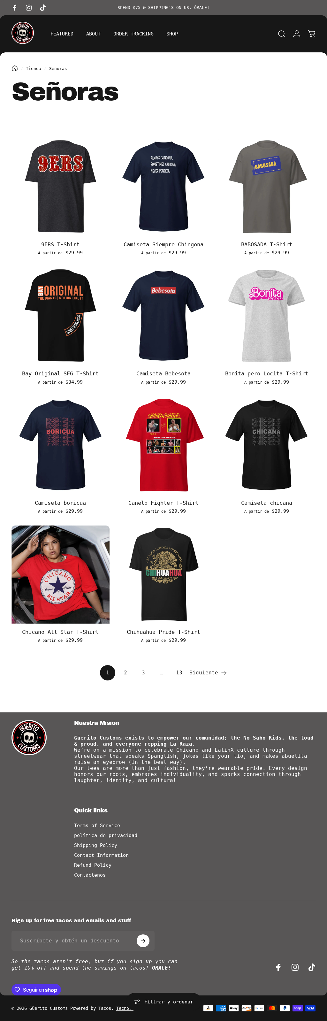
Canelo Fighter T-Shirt (163, 503)
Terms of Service (97, 825)
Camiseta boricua (60, 503)
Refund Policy (92, 865)
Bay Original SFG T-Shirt (60, 373)
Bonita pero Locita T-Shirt (266, 373)
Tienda (33, 68)
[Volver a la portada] (14, 68)
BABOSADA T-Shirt (266, 244)
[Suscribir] (143, 940)
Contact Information (101, 855)
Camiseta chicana (266, 503)
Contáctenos (90, 875)
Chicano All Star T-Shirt (60, 632)
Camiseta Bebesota (163, 373)
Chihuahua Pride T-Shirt (163, 632)
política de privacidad (105, 835)
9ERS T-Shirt (60, 244)
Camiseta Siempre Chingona (163, 244)
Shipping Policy (95, 845)
